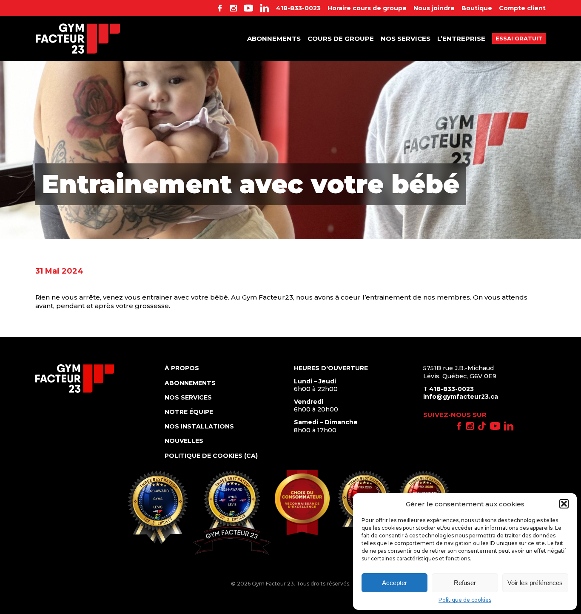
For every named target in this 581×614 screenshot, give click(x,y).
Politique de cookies (465, 600)
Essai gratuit (519, 38)
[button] (564, 504)
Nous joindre (434, 8)
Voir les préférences (535, 582)
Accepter (394, 582)
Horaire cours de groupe (367, 8)
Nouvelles (184, 441)
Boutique (476, 8)
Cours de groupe (341, 38)
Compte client (522, 8)
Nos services (405, 38)
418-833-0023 (298, 8)
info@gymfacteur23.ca (460, 396)
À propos (182, 368)
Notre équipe (189, 412)
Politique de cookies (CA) (211, 456)
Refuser (465, 582)
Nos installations (199, 426)
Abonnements (274, 38)
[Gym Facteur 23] (77, 38)
